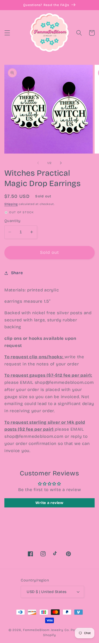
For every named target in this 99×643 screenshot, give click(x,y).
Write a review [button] (49, 503)
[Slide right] (61, 163)
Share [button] (17, 272)
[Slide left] (38, 163)
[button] (7, 33)
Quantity (12, 221)
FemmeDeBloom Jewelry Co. (47, 630)
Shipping (11, 204)
